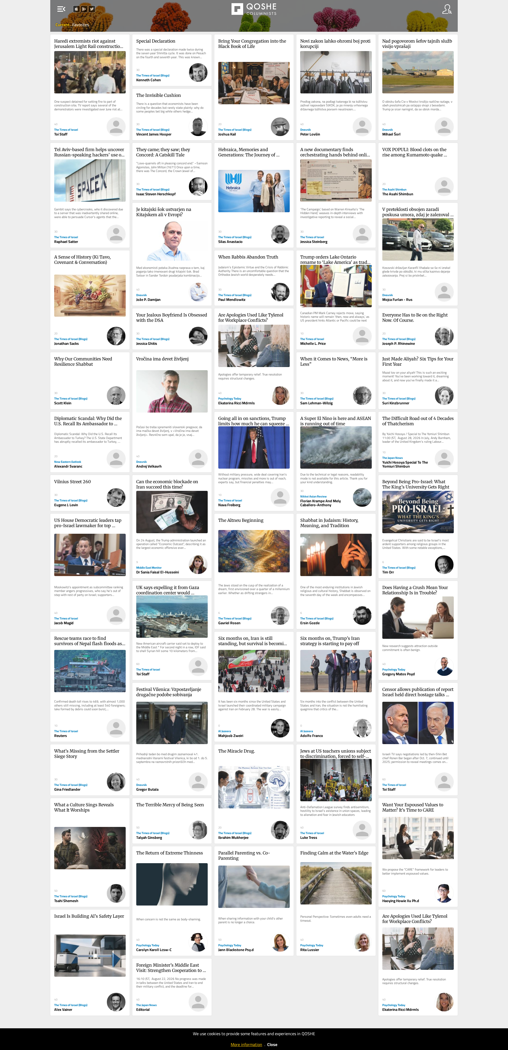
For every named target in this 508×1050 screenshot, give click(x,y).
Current (63, 25)
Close (272, 1044)
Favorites (80, 25)
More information (246, 1044)
